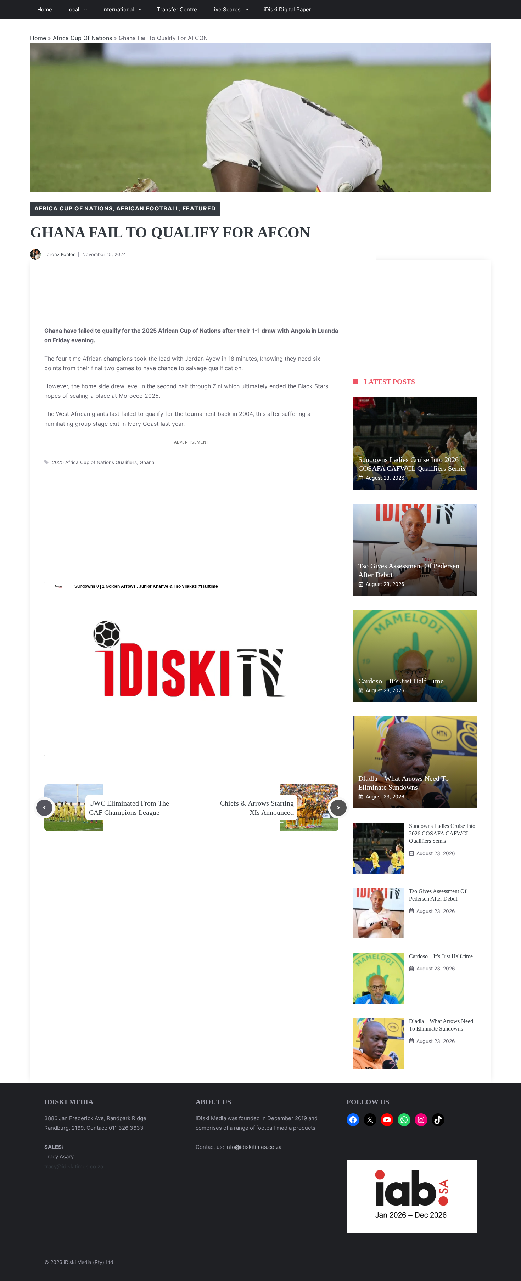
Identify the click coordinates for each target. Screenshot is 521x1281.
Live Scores (226, 9)
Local (72, 9)
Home (44, 9)
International (118, 9)
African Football (147, 208)
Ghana (147, 462)
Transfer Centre (177, 9)
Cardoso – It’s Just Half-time (401, 681)
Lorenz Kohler (59, 254)
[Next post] (338, 807)
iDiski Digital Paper (287, 9)
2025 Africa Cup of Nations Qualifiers (94, 462)
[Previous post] (44, 807)
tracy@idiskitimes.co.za (73, 1166)
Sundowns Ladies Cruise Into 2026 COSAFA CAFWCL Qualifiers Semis (442, 833)
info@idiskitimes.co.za (253, 1147)
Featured (199, 208)
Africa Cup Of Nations (82, 37)
